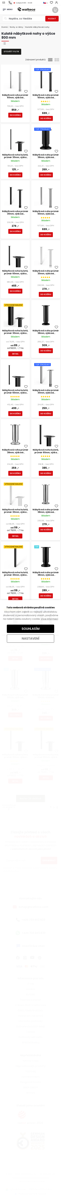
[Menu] (4, 9)
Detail (15, 354)
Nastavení (30, 638)
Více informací (49, 619)
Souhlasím (31, 629)
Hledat (52, 18)
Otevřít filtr (11, 51)
